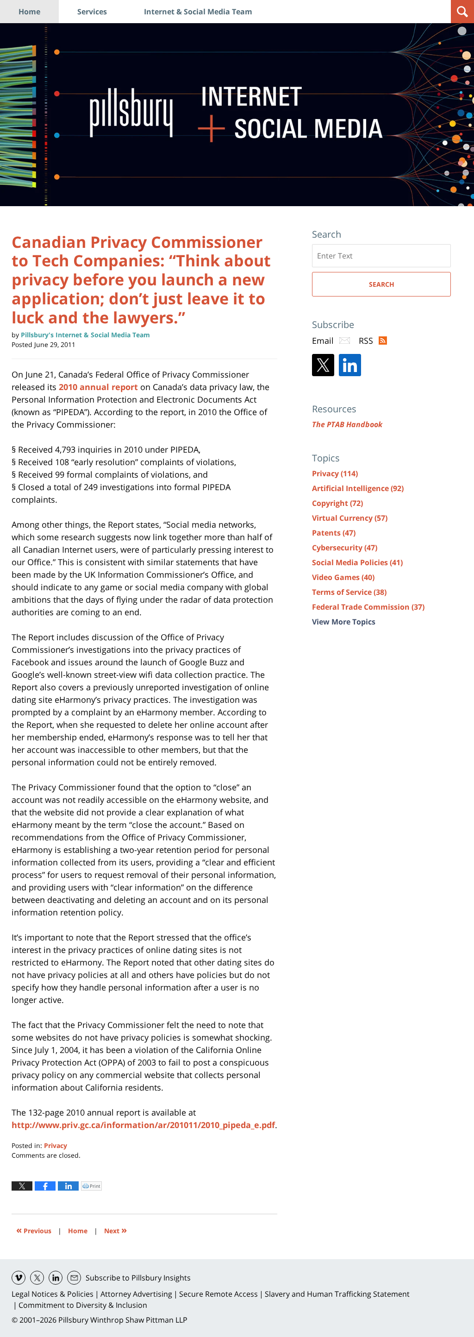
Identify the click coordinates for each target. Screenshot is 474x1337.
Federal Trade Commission (368, 607)
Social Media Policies (357, 562)
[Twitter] (323, 365)
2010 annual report (98, 386)
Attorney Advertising (136, 1294)
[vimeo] (18, 1278)
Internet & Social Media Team (198, 11)
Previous (33, 1229)
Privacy (55, 1145)
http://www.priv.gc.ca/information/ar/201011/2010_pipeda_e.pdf (143, 1124)
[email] (74, 1278)
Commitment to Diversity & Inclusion (83, 1305)
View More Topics (343, 622)
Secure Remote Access (218, 1294)
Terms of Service (349, 592)
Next (115, 1229)
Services (92, 11)
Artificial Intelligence (358, 488)
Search (381, 284)
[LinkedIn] (350, 365)
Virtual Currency (349, 518)
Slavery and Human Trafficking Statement (337, 1294)
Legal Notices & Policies (53, 1294)
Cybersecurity (344, 547)
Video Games (343, 577)
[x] (37, 1278)
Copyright (337, 503)
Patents (334, 533)
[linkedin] (55, 1278)
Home (29, 11)
